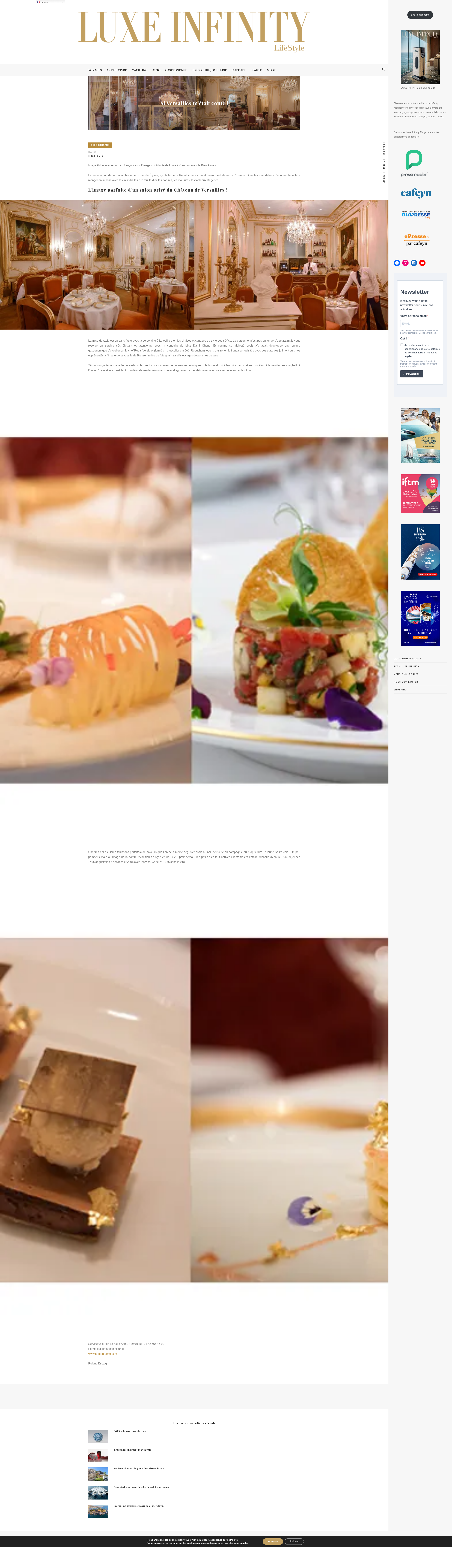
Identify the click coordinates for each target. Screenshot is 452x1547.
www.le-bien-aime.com (102, 1353)
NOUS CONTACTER (406, 681)
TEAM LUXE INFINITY (407, 666)
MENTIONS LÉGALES (406, 674)
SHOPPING (400, 689)
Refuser (294, 1541)
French (44, 2)
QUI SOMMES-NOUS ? (407, 658)
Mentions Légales (238, 1543)
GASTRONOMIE (99, 145)
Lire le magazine (420, 14)
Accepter (273, 1541)
